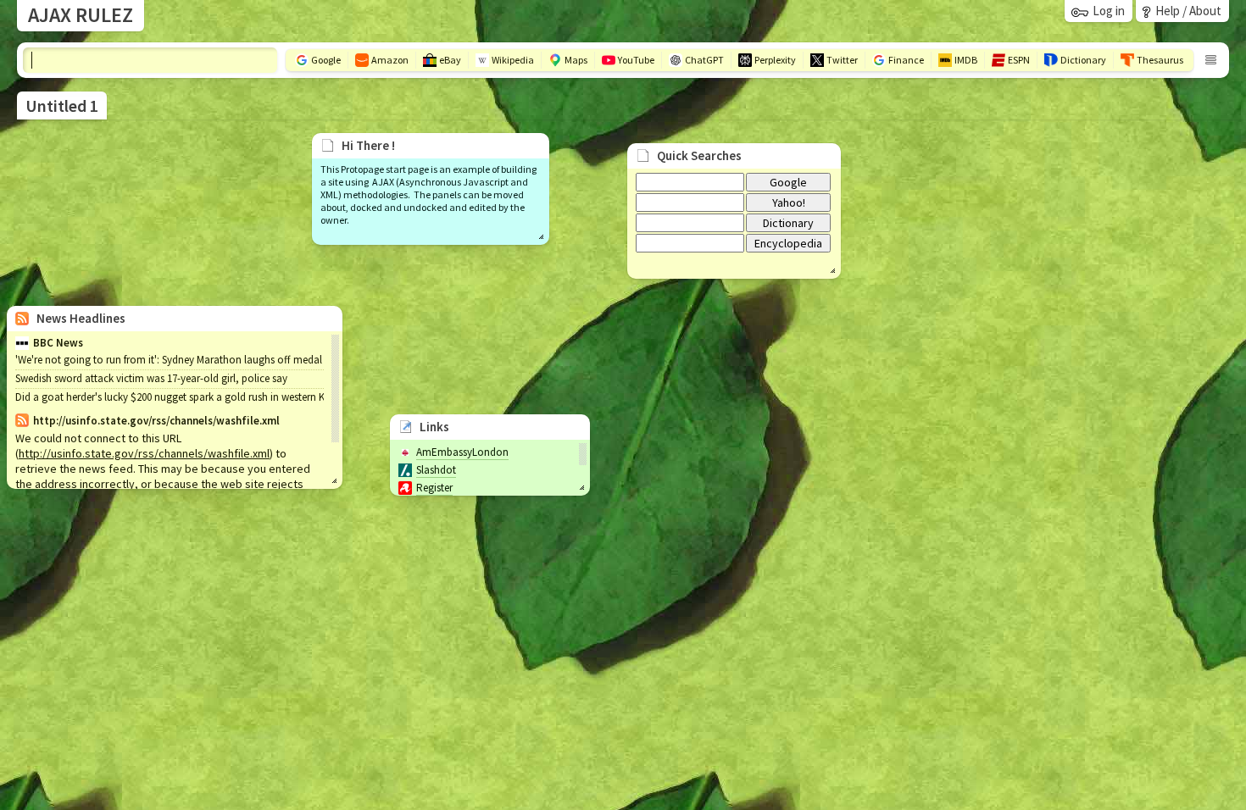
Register (434, 487)
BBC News (58, 343)
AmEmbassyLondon (462, 452)
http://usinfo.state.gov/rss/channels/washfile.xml (144, 453)
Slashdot (436, 470)
